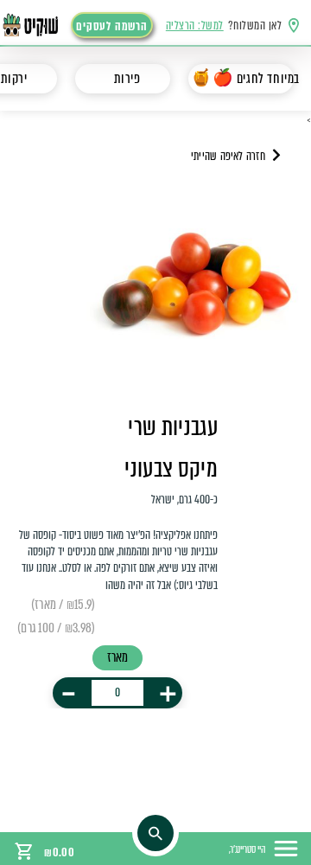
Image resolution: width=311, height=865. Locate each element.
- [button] (68, 693)
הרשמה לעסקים (111, 26)
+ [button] (168, 693)
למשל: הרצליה (195, 25)
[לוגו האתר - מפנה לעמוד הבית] (39, 25)
